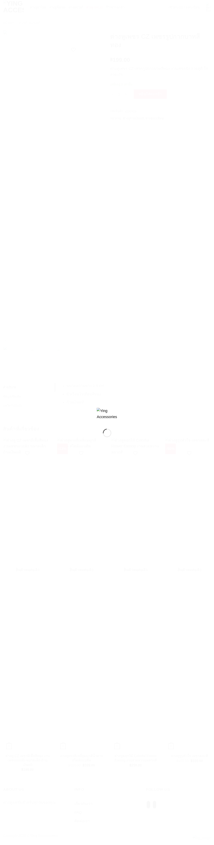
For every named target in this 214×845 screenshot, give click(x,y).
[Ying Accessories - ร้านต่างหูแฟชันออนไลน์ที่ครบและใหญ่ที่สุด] (107, 415)
